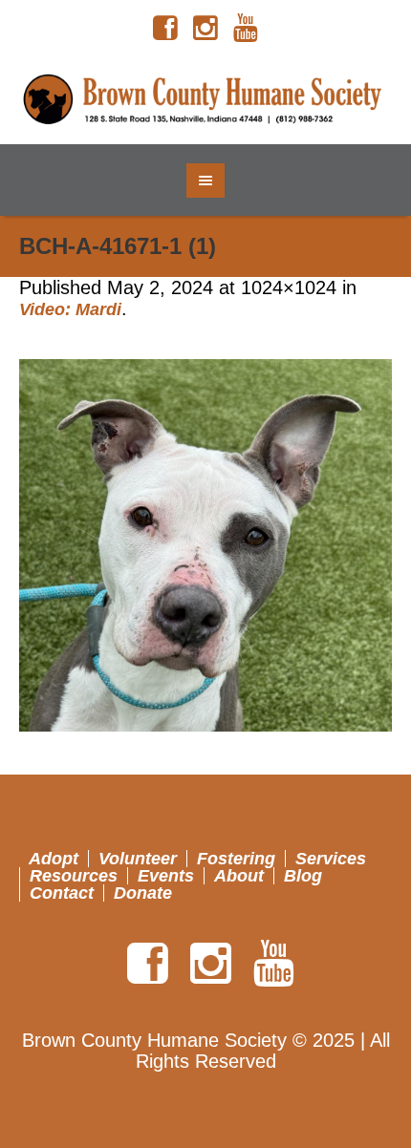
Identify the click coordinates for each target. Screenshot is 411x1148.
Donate (143, 893)
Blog (303, 875)
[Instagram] (205, 28)
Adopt (53, 858)
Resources (74, 875)
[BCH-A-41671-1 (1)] (205, 545)
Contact (62, 893)
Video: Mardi (70, 309)
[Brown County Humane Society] (206, 100)
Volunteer (137, 858)
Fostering (236, 858)
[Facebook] (165, 28)
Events (166, 875)
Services (330, 858)
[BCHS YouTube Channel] (245, 28)
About (239, 875)
